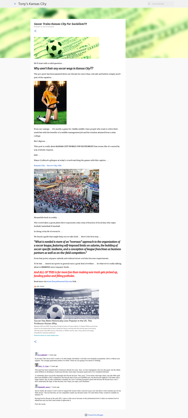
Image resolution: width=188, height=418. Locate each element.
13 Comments (50, 27)
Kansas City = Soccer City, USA (47, 165)
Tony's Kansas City (32, 4)
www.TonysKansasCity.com (59, 281)
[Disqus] (78, 378)
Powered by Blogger (95, 415)
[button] (35, 31)
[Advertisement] (143, 97)
